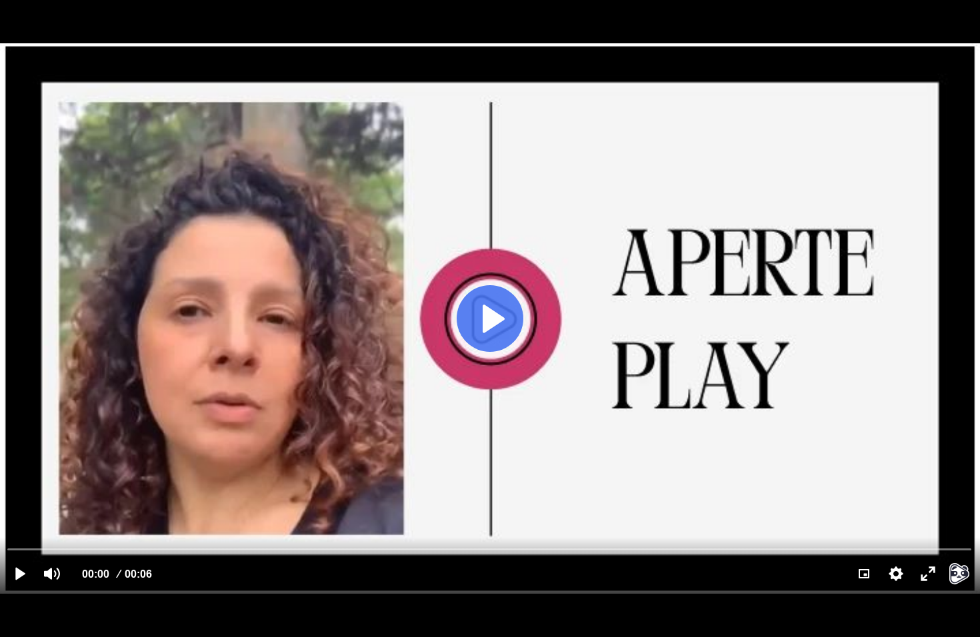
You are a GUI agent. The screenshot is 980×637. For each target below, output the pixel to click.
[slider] (490, 548)
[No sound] (52, 574)
